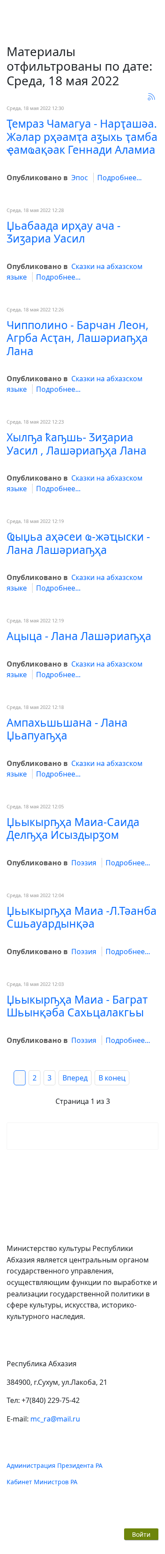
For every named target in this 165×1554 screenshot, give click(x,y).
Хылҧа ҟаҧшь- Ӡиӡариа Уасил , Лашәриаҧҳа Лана (77, 443)
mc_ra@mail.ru (55, 1419)
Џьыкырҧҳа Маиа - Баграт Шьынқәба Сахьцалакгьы (77, 1006)
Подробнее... (119, 177)
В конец (112, 1078)
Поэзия (83, 863)
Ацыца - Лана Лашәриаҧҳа (79, 636)
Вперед (75, 1078)
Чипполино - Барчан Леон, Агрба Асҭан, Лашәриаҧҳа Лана (78, 338)
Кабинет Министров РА (42, 1482)
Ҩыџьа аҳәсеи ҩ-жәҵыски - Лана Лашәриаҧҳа (78, 543)
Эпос (79, 177)
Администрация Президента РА (55, 1465)
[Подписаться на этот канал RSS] (151, 96)
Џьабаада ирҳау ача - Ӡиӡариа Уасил (64, 232)
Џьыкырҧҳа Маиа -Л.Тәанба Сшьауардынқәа (82, 917)
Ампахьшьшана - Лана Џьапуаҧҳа (67, 729)
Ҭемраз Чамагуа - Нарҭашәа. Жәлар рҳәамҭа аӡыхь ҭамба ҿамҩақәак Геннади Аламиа (82, 136)
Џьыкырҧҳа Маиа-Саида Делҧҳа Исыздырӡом (73, 828)
